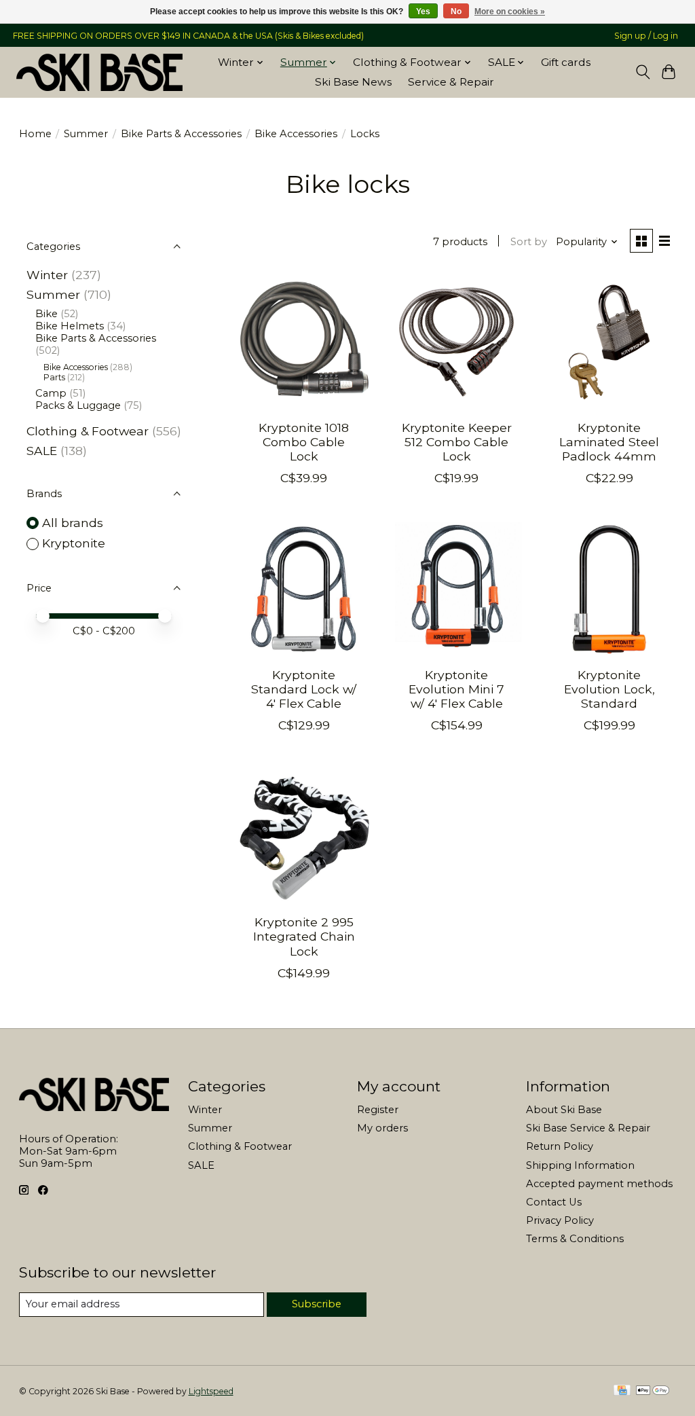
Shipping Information (580, 1165)
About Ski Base (564, 1110)
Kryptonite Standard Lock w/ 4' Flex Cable (303, 689)
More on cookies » (509, 11)
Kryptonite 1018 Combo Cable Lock (304, 441)
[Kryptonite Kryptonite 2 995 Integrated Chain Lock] (304, 836)
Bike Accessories (296, 134)
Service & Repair (451, 81)
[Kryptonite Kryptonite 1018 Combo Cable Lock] (304, 342)
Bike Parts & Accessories (181, 134)
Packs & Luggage (78, 405)
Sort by (528, 242)
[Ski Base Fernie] (99, 72)
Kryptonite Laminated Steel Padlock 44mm (609, 441)
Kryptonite (73, 543)
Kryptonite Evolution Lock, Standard (609, 689)
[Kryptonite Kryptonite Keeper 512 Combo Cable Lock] (456, 342)
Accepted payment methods (599, 1184)
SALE (41, 450)
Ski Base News (353, 81)
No (456, 11)
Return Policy (559, 1146)
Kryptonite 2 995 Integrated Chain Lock (304, 936)
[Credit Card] (622, 1391)
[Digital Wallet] (652, 1391)
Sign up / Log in (646, 36)
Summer (86, 134)
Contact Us (554, 1202)
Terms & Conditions (575, 1239)
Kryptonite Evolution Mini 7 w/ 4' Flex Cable (456, 689)
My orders (382, 1128)
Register (377, 1110)
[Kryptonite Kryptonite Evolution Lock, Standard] (609, 589)
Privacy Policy (560, 1220)
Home (35, 134)
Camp (51, 393)
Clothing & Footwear (87, 431)
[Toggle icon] (642, 72)
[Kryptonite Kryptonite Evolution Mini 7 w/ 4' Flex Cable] (456, 589)
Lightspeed (211, 1391)
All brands (72, 522)
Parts (54, 377)
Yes (423, 11)
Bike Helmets (69, 326)
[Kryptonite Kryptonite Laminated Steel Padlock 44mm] (609, 342)
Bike (46, 314)
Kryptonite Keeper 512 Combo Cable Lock (457, 441)
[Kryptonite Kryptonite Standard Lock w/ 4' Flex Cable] (304, 589)
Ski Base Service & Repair (588, 1128)
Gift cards (565, 62)
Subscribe (316, 1304)
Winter (47, 275)
